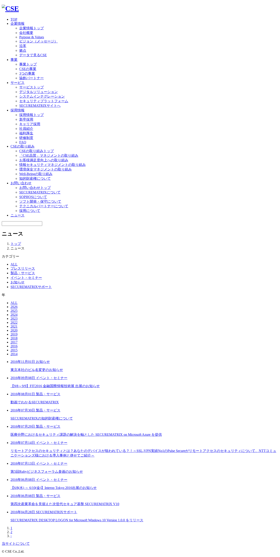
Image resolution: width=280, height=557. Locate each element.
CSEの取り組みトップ (36, 151)
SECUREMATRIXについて (40, 192)
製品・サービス (22, 273)
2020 (14, 330)
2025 (14, 311)
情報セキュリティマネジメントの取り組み (52, 165)
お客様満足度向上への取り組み (43, 160)
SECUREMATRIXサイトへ (40, 105)
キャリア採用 (29, 124)
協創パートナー (31, 78)
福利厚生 (26, 133)
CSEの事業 (27, 69)
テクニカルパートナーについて (43, 206)
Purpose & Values (31, 37)
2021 (14, 326)
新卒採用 (26, 119)
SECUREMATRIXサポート (31, 287)
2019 (14, 334)
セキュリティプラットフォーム (43, 101)
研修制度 (26, 138)
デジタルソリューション (38, 92)
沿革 (22, 46)
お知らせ (17, 282)
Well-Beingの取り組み (35, 174)
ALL (14, 264)
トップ (15, 244)
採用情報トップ (31, 115)
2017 (14, 342)
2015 (14, 350)
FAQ (22, 142)
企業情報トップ (31, 28)
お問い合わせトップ (35, 188)
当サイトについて (16, 543)
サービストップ (31, 87)
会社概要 (26, 33)
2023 (14, 318)
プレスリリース (22, 268)
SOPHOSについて (33, 197)
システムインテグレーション (42, 96)
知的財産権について (35, 178)
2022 (14, 322)
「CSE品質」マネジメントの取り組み (48, 155)
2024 (14, 314)
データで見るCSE (33, 55)
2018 (14, 338)
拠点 (22, 50)
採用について (29, 211)
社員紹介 (26, 128)
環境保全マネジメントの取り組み (45, 169)
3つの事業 (27, 73)
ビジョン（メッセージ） (38, 41)
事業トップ (28, 64)
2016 (14, 346)
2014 (14, 354)
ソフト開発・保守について (40, 201)
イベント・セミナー (26, 277)
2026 (14, 307)
